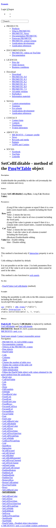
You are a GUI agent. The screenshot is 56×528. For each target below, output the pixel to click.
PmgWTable (19, 168)
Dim (4, 384)
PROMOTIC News (20, 33)
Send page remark (9, 336)
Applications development (23, 43)
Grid (4, 443)
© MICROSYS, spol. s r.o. (12, 525)
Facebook (16, 151)
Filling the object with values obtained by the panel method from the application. (26, 373)
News (14, 137)
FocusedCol (7, 409)
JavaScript (5, 302)
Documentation (18, 55)
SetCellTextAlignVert (11, 503)
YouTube (16, 154)
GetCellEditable (8, 326)
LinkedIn (16, 156)
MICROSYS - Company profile (26, 135)
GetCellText (7, 428)
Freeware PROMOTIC (22, 38)
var (2, 307)
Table (4, 360)
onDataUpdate (8, 465)
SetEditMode (8, 511)
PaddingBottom (9, 470)
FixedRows (7, 404)
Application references (21, 46)
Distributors (17, 125)
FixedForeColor (9, 401)
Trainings (16, 106)
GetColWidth (8, 438)
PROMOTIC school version (24, 41)
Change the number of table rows (16, 362)
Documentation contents (12, 344)
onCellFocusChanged (11, 460)
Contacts (15, 123)
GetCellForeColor (10, 426)
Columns (6, 357)
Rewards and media (20, 140)
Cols (4, 382)
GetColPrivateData (10, 436)
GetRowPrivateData (11, 441)
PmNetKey (17, 94)
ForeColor (6, 419)
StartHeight (7, 518)
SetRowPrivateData (10, 516)
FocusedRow (8, 411)
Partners (15, 142)
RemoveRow (8, 480)
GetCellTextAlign (10, 431)
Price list (15, 62)
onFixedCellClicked (11, 468)
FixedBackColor (9, 394)
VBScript (14, 302)
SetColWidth (7, 508)
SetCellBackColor (10, 490)
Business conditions (20, 67)
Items (22, 307)
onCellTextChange (10, 463)
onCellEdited (8, 455)
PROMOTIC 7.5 (19, 89)
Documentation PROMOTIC (24, 36)
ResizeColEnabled (10, 482)
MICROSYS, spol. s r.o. (11, 331)
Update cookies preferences (36, 525)
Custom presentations (21, 103)
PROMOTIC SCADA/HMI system (17, 342)
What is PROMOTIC (21, 31)
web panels (34, 275)
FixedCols (6, 396)
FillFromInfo (7, 389)
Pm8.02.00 (6, 324)
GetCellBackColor (10, 421)
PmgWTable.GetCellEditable (14, 286)
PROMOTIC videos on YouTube (26, 53)
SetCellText (7, 498)
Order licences (18, 65)
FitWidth (6, 392)
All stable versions (20, 91)
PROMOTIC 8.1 (19, 84)
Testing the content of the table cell (17, 365)
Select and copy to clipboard (30, 302)
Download (16, 74)
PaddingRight (8, 475)
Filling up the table (10, 367)
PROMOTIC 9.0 (19, 77)
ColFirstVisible (8, 379)
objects (7, 349)
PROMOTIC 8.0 (19, 86)
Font (4, 416)
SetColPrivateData (10, 506)
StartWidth (6, 521)
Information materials (21, 96)
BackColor (7, 377)
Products (15, 28)
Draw (4, 387)
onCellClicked (8, 453)
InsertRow (6, 446)
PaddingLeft (7, 472)
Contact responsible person (28, 336)
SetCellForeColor (9, 496)
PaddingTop (7, 477)
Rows (4, 487)
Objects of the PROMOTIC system (17, 347)
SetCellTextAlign (9, 501)
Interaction (34, 253)
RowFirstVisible (9, 485)
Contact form (17, 120)
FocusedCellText (9, 406)
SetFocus (6, 513)
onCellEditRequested (11, 458)
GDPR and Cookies (20, 144)
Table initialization (10, 370)
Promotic (4, 4)
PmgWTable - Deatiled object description (20, 523)
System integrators (20, 128)
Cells (4, 355)
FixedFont (6, 399)
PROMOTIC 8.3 (19, 79)
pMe (16, 307)
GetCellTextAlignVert (11, 433)
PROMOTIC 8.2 (19, 81)
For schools (17, 108)
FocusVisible (7, 414)
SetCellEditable (25, 326)
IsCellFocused (8, 450)
